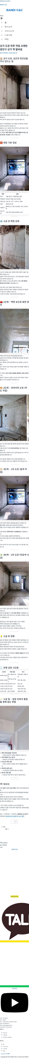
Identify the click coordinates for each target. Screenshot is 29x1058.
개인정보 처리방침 (7, 1037)
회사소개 (8, 27)
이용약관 (5, 1035)
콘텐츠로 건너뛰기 (5, 1)
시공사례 (8, 35)
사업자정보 (3, 1053)
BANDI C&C (3, 5)
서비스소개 (9, 31)
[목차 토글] (14, 821)
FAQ (6, 39)
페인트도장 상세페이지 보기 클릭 (15, 816)
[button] (14, 17)
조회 (8, 1053)
